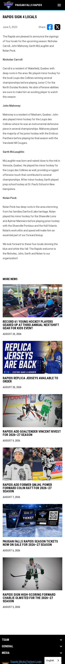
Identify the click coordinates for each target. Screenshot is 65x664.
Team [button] (5, 639)
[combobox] (52, 660)
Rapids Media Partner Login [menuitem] (26, 661)
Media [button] (6, 652)
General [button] (7, 646)
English (50, 660)
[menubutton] (59, 5)
